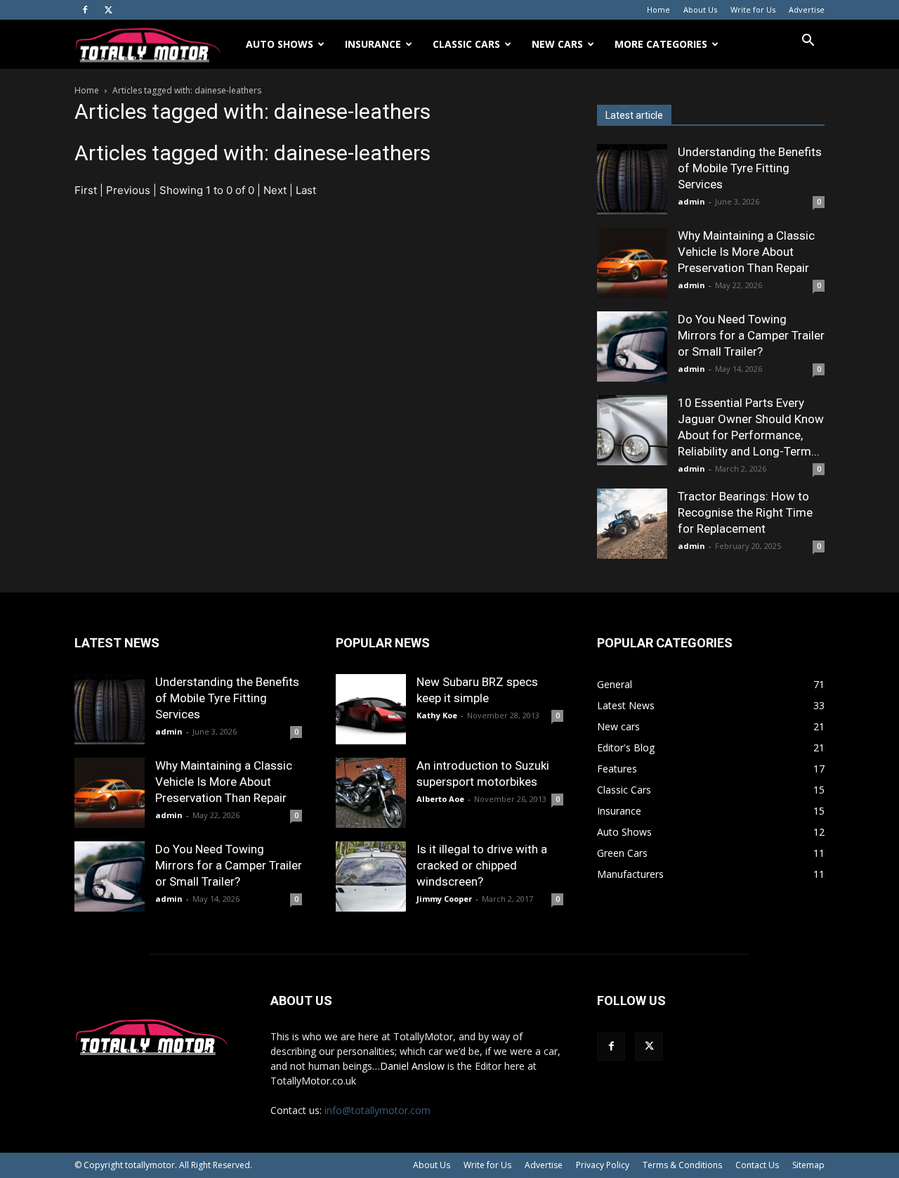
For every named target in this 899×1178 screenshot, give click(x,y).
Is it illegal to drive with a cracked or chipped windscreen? (481, 865)
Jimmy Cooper (444, 898)
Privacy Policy (602, 1165)
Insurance (373, 44)
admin (691, 201)
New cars (557, 44)
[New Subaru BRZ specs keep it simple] (371, 709)
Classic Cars (466, 44)
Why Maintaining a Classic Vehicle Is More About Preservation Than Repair (746, 251)
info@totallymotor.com (377, 1110)
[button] (808, 41)
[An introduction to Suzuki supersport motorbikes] (371, 793)
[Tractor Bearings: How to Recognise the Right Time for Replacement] (632, 523)
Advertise (807, 9)
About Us (700, 9)
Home (658, 9)
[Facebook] (85, 10)
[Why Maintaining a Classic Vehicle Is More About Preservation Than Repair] (632, 263)
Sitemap (808, 1165)
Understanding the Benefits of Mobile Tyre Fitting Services (750, 168)
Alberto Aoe (440, 799)
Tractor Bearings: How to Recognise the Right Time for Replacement (745, 512)
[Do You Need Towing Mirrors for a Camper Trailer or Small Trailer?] (632, 346)
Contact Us (757, 1165)
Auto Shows (279, 44)
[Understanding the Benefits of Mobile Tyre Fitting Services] (632, 179)
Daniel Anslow (412, 1066)
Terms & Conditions (682, 1165)
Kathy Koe (436, 715)
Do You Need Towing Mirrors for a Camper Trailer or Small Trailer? (751, 335)
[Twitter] (108, 10)
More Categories (661, 44)
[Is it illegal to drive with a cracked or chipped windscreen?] (371, 876)
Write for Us (752, 9)
